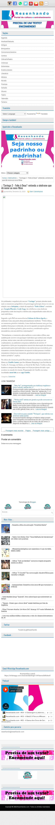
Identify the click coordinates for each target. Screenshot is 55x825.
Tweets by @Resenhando (27, 630)
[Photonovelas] (27, 509)
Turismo (4, 102)
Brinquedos (5, 49)
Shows (3, 91)
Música (4, 77)
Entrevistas (5, 66)
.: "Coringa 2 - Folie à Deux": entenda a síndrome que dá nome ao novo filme (26, 186)
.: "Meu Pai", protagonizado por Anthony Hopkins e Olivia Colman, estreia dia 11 (31, 386)
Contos (4, 56)
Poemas (4, 84)
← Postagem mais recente (13, 431)
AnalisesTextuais (7, 41)
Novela (3, 81)
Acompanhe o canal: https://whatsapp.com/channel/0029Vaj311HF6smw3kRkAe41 (27, 675)
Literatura (4, 73)
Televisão (4, 98)
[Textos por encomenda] (27, 28)
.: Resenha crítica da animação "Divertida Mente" (29, 525)
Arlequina (14, 306)
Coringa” (32, 301)
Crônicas (4, 63)
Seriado (4, 88)
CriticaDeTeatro (7, 59)
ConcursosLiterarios (8, 52)
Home (4, 178)
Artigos (4, 45)
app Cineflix (25, 372)
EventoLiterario (6, 70)
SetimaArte (12, 178)
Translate (44, 114)
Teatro (3, 95)
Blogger (33, 502)
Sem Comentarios (36, 192)
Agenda (4, 38)
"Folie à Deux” (39, 306)
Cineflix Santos (13, 362)
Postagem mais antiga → (42, 431)
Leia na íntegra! (40, 395)
